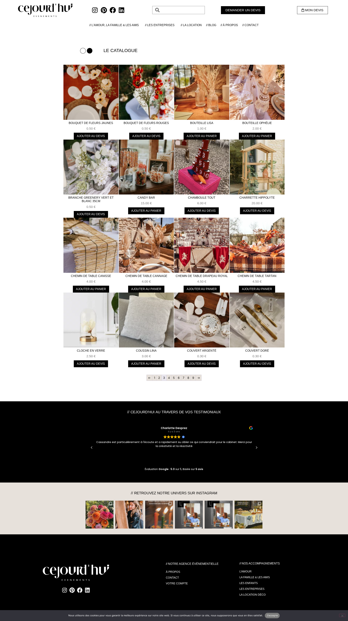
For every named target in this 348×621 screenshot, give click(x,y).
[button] (256, 447)
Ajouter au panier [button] (202, 136)
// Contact (250, 25)
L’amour (245, 571)
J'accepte (272, 615)
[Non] (342, 615)
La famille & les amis (254, 577)
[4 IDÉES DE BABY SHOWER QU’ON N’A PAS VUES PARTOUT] (248, 515)
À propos (173, 571)
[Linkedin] (121, 10)
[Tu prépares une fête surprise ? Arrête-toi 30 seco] (159, 515)
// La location (191, 25)
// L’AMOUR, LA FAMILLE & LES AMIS (114, 25)
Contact (172, 577)
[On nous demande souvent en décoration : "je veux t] (99, 515)
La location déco (252, 594)
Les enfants (248, 583)
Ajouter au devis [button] (91, 136)
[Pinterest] (103, 10)
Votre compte (177, 583)
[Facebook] (112, 10)
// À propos (229, 25)
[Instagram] (94, 10)
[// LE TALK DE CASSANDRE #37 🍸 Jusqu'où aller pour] (189, 515)
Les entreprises (251, 588)
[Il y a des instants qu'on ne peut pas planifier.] (129, 515)
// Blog (211, 25)
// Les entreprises (160, 25)
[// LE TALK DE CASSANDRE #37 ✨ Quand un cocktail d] (219, 515)
